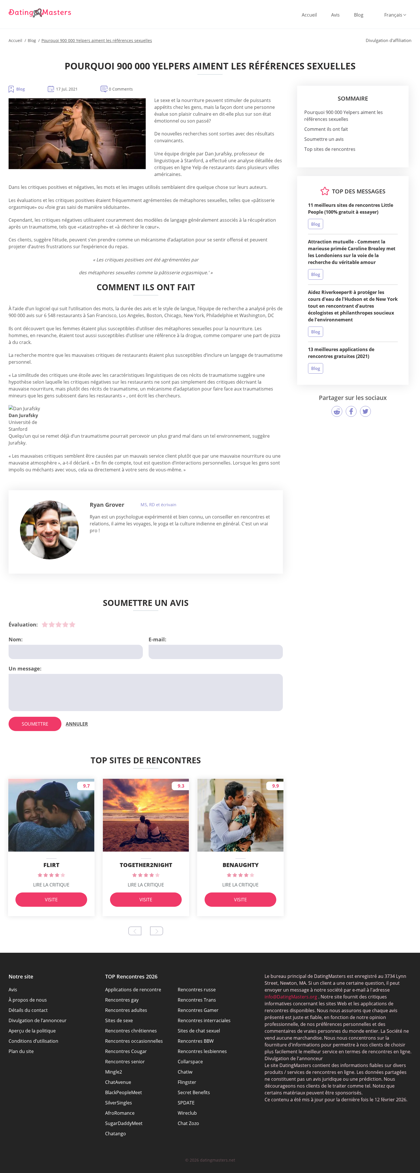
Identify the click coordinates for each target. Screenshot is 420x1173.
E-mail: (157, 639)
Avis (335, 15)
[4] (65, 624)
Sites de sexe (119, 1020)
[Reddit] (336, 411)
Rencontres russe (197, 989)
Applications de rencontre (133, 989)
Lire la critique (51, 885)
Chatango (115, 1133)
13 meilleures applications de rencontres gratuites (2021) (341, 352)
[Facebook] (351, 411)
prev (134, 930)
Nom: (16, 639)
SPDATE (186, 1103)
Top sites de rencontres (329, 149)
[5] (72, 624)
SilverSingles (118, 1103)
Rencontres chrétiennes (131, 1031)
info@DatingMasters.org (291, 997)
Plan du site (21, 1051)
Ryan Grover (107, 505)
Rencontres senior (125, 1061)
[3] (58, 624)
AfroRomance (120, 1113)
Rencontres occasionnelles (134, 1041)
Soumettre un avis (324, 139)
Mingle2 (113, 1072)
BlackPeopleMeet (123, 1092)
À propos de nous (28, 1000)
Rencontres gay (122, 1000)
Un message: (25, 668)
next (156, 930)
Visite (51, 899)
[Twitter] (365, 411)
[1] (45, 624)
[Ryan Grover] (49, 530)
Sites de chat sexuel (199, 1031)
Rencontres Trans (197, 1000)
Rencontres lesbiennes (202, 1051)
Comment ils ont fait (326, 129)
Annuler (77, 724)
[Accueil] (40, 12)
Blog (358, 15)
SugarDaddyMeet (124, 1123)
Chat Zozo (188, 1123)
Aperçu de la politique (32, 1031)
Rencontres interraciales (204, 1020)
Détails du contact (28, 1010)
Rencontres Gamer (198, 1010)
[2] (52, 624)
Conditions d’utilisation (33, 1041)
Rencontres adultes (126, 1010)
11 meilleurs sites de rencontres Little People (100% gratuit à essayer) (350, 208)
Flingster (187, 1082)
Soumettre (35, 724)
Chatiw (185, 1072)
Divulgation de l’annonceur (38, 1020)
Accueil (309, 15)
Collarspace (190, 1061)
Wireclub (187, 1113)
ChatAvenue (118, 1082)
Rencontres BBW (196, 1041)
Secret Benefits (194, 1092)
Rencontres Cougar (126, 1051)
